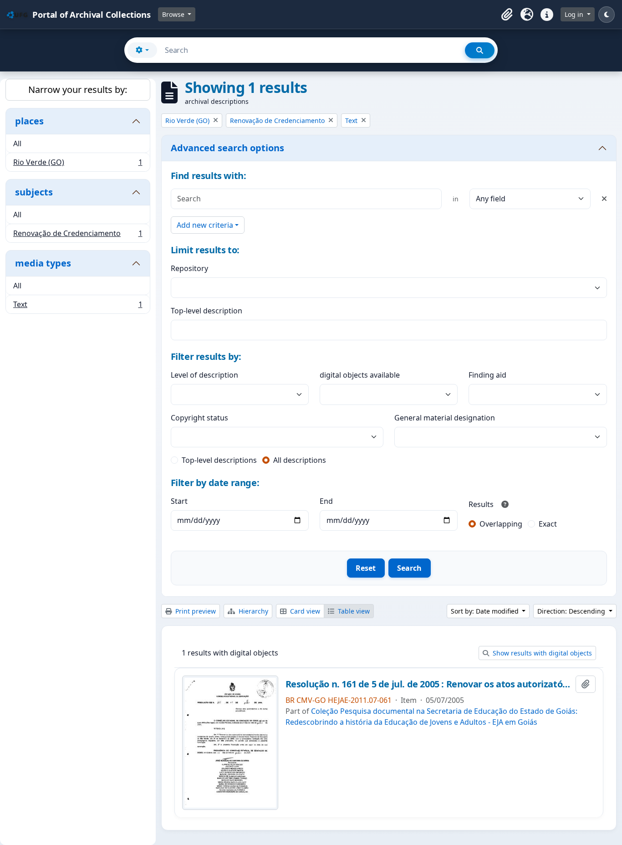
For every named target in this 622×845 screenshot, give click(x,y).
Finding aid (487, 375)
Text (78, 306)
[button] (507, 15)
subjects (34, 192)
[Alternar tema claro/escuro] (606, 14)
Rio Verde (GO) (78, 164)
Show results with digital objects (541, 653)
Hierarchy (252, 611)
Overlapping (500, 524)
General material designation (444, 418)
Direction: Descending (572, 611)
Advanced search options (227, 148)
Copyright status (199, 418)
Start (179, 501)
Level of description (204, 375)
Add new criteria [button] (205, 225)
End (326, 501)
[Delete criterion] (604, 198)
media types (43, 263)
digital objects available (360, 375)
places (29, 121)
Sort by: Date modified (485, 611)
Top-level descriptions (219, 460)
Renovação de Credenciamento (78, 235)
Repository (189, 268)
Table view (353, 611)
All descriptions (299, 460)
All (17, 143)
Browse (174, 14)
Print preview (194, 611)
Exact (548, 524)
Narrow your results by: (77, 89)
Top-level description (206, 311)
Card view (304, 611)
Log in (575, 14)
